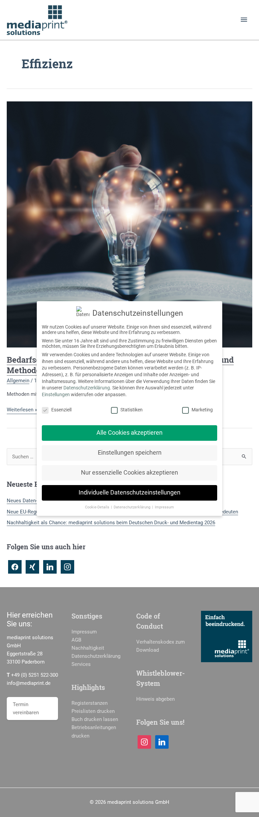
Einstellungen (56, 394)
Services (81, 664)
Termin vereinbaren (26, 708)
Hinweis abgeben (155, 699)
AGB (76, 640)
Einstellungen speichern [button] (130, 452)
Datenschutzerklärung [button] (132, 507)
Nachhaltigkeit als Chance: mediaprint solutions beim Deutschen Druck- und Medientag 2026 (111, 523)
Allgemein (18, 381)
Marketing (202, 409)
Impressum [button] (164, 507)
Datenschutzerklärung (95, 656)
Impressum (84, 632)
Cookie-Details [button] (97, 507)
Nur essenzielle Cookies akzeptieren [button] (129, 472)
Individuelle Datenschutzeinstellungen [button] (129, 492)
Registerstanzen (89, 703)
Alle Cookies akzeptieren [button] (129, 432)
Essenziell (61, 409)
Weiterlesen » (22, 410)
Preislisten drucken (93, 711)
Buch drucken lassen (94, 719)
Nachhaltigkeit (87, 648)
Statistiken (131, 409)
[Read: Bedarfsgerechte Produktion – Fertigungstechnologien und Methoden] (129, 224)
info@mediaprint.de (29, 683)
